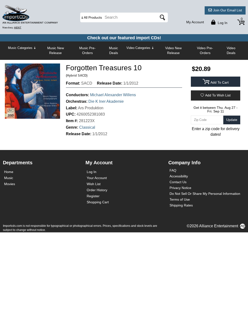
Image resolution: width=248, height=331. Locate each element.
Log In (91, 172)
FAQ (173, 170)
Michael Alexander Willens (113, 95)
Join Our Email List (227, 10)
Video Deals (231, 50)
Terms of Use (180, 199)
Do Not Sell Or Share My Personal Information (205, 194)
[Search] (162, 17)
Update (231, 120)
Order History (97, 190)
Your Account (97, 178)
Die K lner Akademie (106, 101)
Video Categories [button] (138, 48)
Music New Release (55, 50)
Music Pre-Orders (87, 50)
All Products (93, 17)
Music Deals (113, 50)
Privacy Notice (180, 188)
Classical (87, 127)
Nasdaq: (11, 27)
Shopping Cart (98, 202)
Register (93, 196)
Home (8, 172)
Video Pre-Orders (205, 50)
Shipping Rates (181, 205)
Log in (222, 23)
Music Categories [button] (20, 48)
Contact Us (178, 182)
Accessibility (179, 176)
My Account (195, 22)
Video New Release (173, 50)
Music (8, 178)
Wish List (94, 184)
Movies (9, 184)
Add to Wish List (218, 95)
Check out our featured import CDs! (124, 37)
